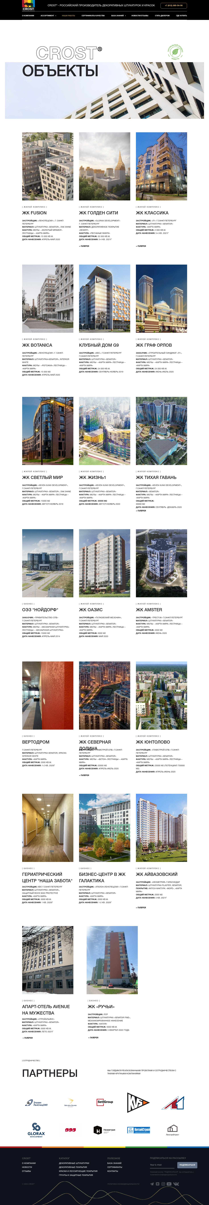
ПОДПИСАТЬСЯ (187, 1165)
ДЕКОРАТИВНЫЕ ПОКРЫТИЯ (73, 1167)
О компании (28, 16)
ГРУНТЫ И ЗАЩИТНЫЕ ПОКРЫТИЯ (76, 1175)
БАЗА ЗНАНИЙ (114, 1163)
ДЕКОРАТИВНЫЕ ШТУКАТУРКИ (74, 1163)
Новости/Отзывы (140, 16)
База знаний (117, 16)
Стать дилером (162, 16)
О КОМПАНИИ (29, 1163)
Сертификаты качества (93, 16)
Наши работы (68, 16)
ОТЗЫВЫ (26, 1171)
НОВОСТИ (27, 1167)
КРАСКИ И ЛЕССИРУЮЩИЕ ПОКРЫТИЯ (78, 1171)
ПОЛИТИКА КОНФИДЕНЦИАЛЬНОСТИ (123, 1184)
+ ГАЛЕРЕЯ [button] (84, 246)
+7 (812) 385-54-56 (174, 6)
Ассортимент (47, 16)
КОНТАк (111, 1171)
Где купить (181, 16)
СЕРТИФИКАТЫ (114, 1167)
